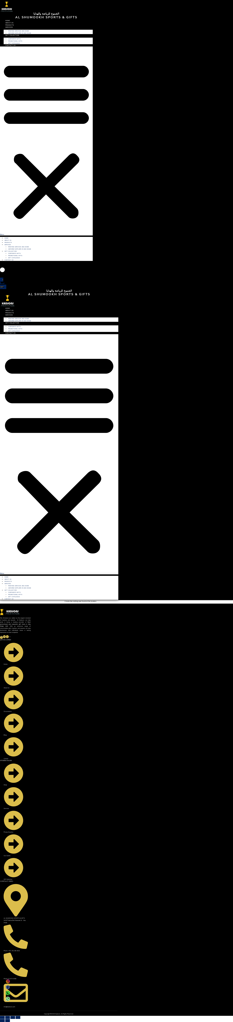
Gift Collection (12, 35)
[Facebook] (8, 988)
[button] (46, 140)
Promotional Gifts (15, 41)
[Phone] (8, 994)
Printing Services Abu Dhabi (18, 31)
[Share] (12, 1017)
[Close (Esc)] (18, 1017)
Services (9, 27)
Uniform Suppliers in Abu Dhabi (19, 33)
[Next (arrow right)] (7, 1020)
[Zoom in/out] (2, 1017)
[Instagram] (8, 982)
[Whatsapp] (8, 1000)
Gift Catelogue (14, 43)
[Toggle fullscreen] (7, 1017)
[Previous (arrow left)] (2, 1020)
